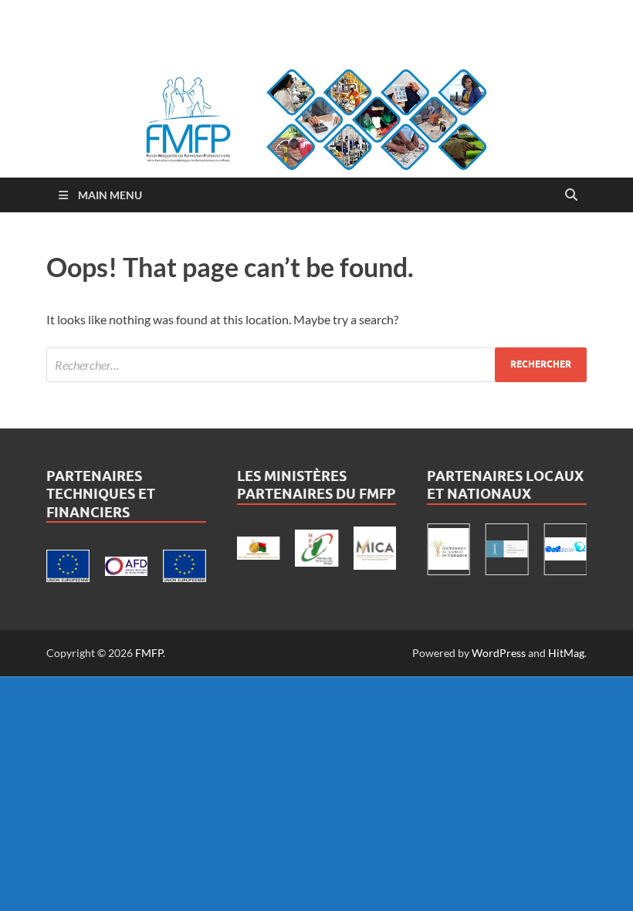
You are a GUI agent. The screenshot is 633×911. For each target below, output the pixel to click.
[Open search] (571, 195)
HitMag (566, 652)
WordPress (499, 652)
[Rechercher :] (316, 364)
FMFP (149, 652)
